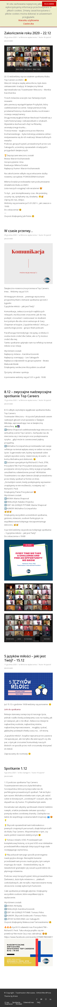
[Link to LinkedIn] (50, 999)
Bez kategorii (25, 773)
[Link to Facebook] (37, 999)
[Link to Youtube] (41, 999)
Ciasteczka (28, 23)
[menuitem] (7, 1002)
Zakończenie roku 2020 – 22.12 (27, 33)
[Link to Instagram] (46, 999)
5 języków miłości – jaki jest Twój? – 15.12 (25, 658)
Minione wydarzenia (29, 37)
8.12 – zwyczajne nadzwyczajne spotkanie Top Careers (27, 394)
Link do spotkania (12, 709)
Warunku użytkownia (28, 20)
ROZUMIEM (49, 4)
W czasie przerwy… (18, 231)
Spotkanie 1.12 (15, 768)
